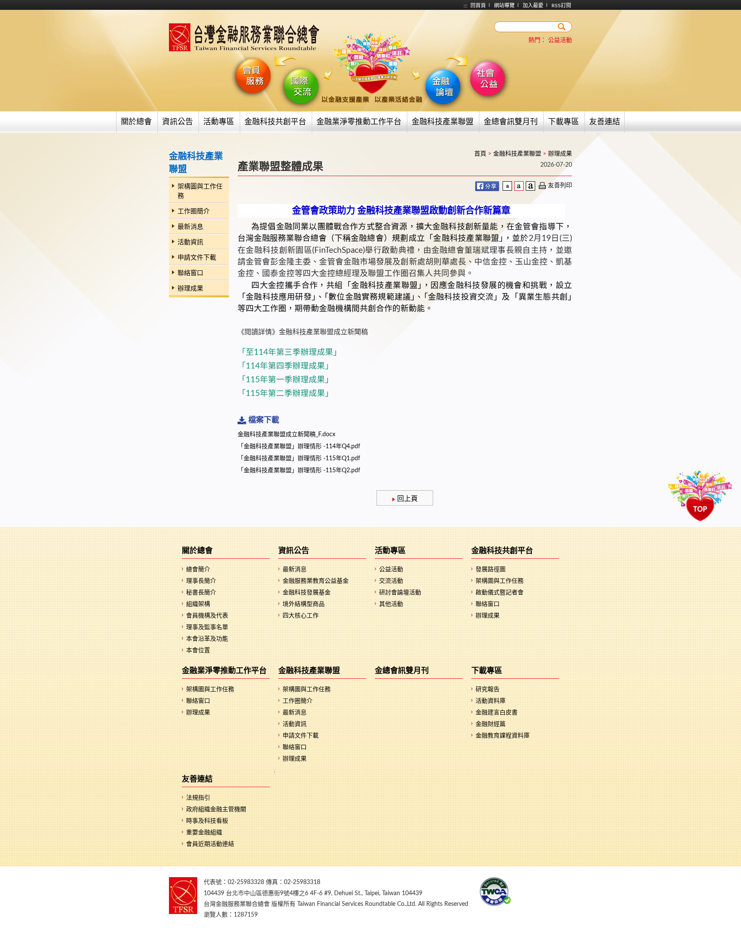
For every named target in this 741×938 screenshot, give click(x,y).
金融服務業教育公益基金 (316, 581)
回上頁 (407, 498)
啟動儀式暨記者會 (500, 593)
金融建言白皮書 (497, 713)
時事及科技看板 (207, 821)
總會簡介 (198, 569)
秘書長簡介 (201, 593)
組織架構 (198, 604)
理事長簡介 (201, 581)
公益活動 (560, 40)
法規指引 (198, 798)
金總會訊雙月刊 (511, 122)
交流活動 (391, 581)
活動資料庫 (491, 701)
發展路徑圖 (491, 569)
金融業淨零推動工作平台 (358, 122)
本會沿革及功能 (207, 639)
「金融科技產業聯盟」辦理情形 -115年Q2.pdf (299, 470)
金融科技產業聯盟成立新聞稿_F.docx (286, 435)
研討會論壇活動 (400, 593)
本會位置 (198, 650)
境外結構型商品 (304, 604)
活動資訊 (190, 242)
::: (465, 5)
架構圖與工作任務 (200, 191)
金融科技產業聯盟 (442, 122)
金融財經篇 (491, 724)
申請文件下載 (197, 258)
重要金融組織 (204, 833)
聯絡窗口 (190, 273)
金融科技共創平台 (275, 122)
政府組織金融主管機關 (216, 809)
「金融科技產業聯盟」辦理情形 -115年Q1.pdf (299, 459)
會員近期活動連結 (210, 844)
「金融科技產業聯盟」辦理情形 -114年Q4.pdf (299, 447)
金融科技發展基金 (307, 593)
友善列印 (560, 186)
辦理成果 (190, 288)
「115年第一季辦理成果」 (285, 380)
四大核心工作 (301, 616)
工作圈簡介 (194, 211)
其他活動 (391, 604)
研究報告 (488, 689)
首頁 (480, 154)
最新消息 (190, 227)
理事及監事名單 (207, 627)
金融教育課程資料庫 (503, 736)
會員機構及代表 (207, 616)
